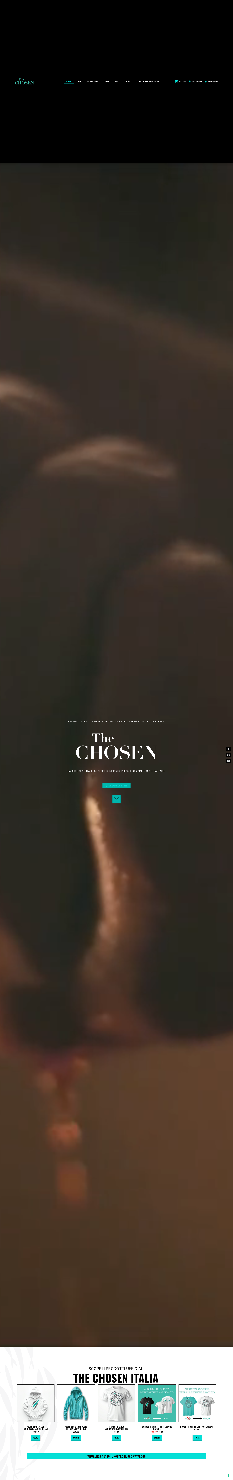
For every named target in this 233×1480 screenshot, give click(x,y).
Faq (116, 81)
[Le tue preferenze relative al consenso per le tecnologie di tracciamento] (228, 1475)
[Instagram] (228, 755)
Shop (79, 81)
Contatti (128, 81)
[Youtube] (228, 761)
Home (68, 81)
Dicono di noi (93, 81)
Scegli (36, 1438)
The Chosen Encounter (148, 81)
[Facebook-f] (228, 749)
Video (107, 81)
